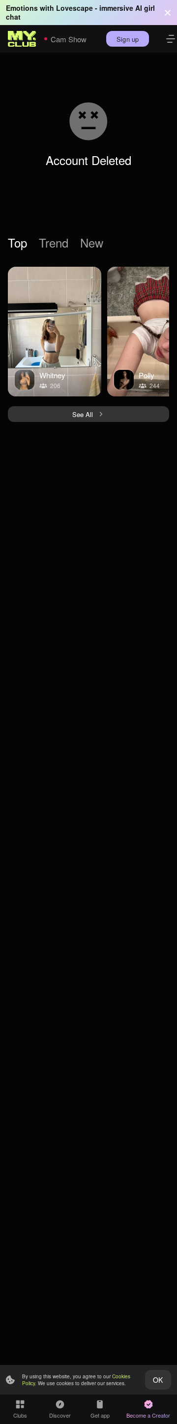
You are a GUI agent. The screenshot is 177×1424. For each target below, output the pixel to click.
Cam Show (69, 39)
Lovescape (74, 8)
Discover (60, 1415)
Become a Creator (148, 1415)
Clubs (20, 1415)
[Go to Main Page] (22, 39)
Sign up (128, 39)
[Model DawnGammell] (54, 331)
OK (158, 1380)
